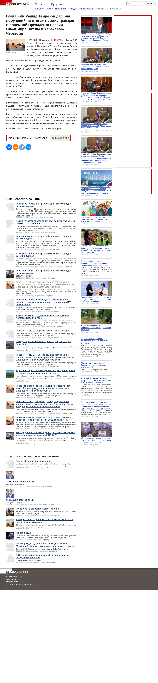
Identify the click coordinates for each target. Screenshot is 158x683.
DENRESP (54, 40)
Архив (49, 9)
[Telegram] (22, 147)
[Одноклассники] (16, 147)
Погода (72, 9)
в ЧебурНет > (114, 9)
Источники (60, 9)
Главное (39, 9)
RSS (33, 584)
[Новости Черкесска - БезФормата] (15, 3)
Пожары (100, 9)
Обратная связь (12, 580)
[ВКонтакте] (9, 147)
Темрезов (40, 43)
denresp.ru (14, 53)
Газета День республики (34, 138)
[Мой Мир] (28, 147)
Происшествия (86, 9)
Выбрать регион (12, 581)
